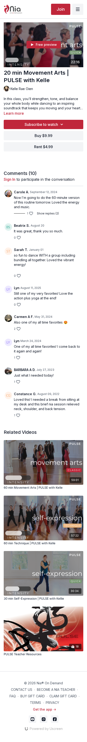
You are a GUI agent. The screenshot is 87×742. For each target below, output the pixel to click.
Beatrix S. (22, 225)
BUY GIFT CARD (32, 696)
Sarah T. (21, 250)
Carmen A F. (24, 317)
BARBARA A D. (24, 370)
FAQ (13, 696)
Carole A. (21, 192)
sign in (9, 179)
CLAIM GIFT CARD (63, 696)
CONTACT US (21, 690)
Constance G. (25, 394)
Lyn (16, 288)
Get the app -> (44, 709)
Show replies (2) (48, 213)
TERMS (35, 703)
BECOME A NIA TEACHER (56, 690)
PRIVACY (52, 703)
